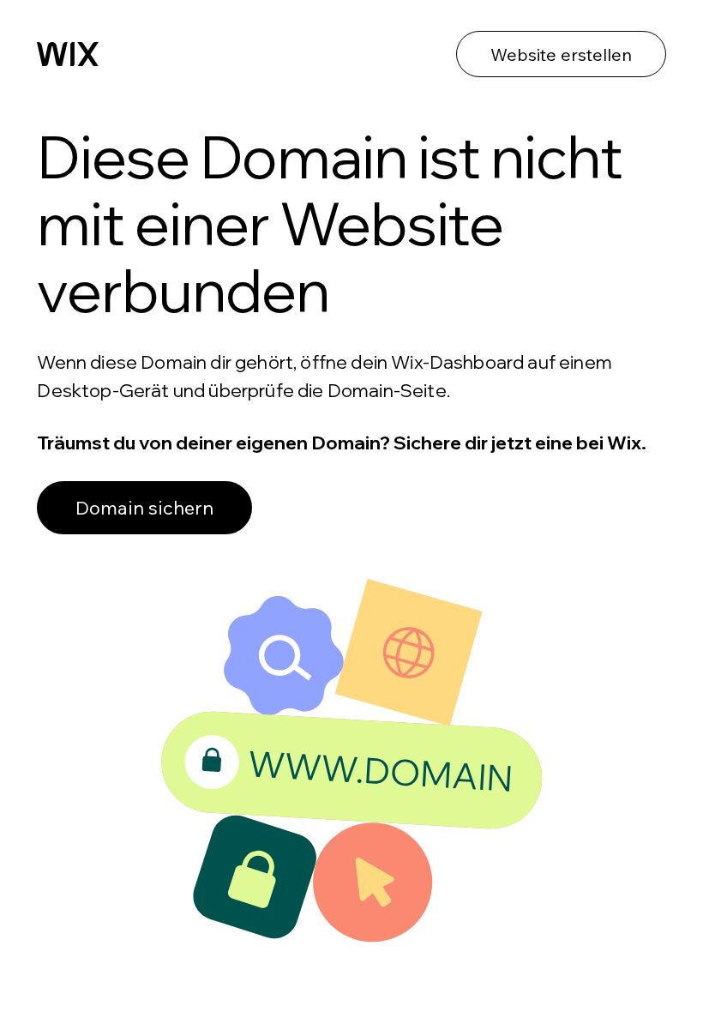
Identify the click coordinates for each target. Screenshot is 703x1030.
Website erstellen (561, 54)
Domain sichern (144, 508)
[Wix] (68, 54)
